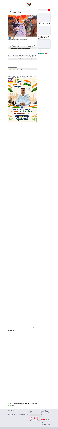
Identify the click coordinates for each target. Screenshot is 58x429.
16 (38, 418)
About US (31, 411)
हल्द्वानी (11, 9)
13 (34, 418)
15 (37, 418)
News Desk (39, 38)
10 (30, 418)
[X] (10, 38)
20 (34, 419)
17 (30, 419)
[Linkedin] (12, 38)
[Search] (49, 0)
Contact (30, 412)
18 (31, 419)
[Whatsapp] (8, 38)
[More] (13, 38)
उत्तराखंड (8, 9)
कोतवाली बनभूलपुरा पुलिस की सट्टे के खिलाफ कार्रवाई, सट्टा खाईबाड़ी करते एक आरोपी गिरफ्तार (44, 50)
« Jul (34, 423)
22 (37, 419)
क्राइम (10, 9)
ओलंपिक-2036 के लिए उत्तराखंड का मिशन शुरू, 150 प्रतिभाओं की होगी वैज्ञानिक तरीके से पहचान (43, 37)
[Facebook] (9, 38)
